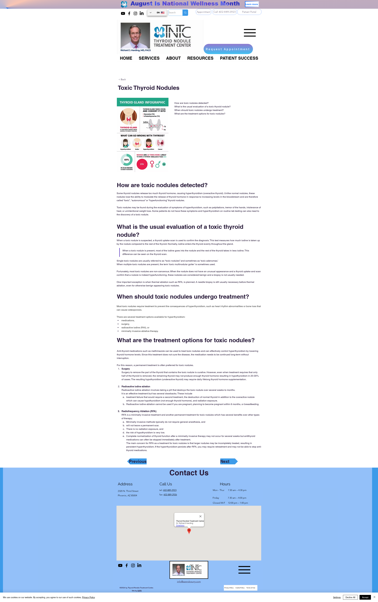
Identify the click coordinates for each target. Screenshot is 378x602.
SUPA (139, 591)
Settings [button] (337, 597)
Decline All (350, 597)
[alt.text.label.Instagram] (135, 13)
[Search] (185, 13)
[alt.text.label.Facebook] (129, 13)
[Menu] (250, 33)
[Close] (374, 597)
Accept (365, 597)
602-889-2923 (169, 490)
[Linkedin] (141, 13)
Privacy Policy (88, 597)
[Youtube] (123, 13)
